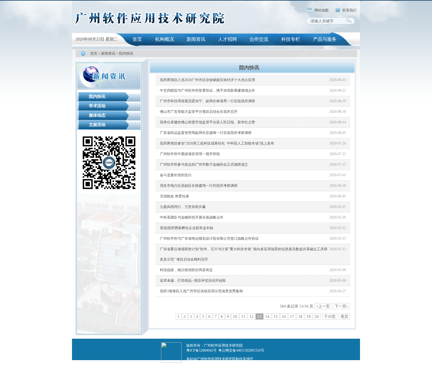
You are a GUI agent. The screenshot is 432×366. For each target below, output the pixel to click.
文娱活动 (97, 124)
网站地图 (321, 10)
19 (309, 316)
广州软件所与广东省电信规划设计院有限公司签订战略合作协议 (209, 238)
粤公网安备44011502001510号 (241, 350)
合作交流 (259, 39)
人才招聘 (227, 39)
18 (300, 316)
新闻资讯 (196, 39)
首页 (137, 39)
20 (317, 316)
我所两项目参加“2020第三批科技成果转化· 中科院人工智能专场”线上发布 (217, 143)
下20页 (330, 316)
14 (267, 316)
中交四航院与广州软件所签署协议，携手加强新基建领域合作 (207, 90)
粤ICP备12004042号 (201, 350)
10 (235, 316)
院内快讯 (126, 53)
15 (276, 316)
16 (284, 316)
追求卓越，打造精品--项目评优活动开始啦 (193, 280)
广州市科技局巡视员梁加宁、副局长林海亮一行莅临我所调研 (207, 101)
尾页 (344, 316)
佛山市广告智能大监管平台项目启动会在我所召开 (198, 112)
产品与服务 (324, 39)
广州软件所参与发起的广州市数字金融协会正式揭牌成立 (204, 164)
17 (292, 316)
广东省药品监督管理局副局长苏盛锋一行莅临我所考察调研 (206, 133)
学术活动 (97, 106)
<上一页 (323, 306)
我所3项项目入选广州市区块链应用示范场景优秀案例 (201, 291)
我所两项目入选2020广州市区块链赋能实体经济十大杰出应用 (207, 80)
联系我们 (349, 10)
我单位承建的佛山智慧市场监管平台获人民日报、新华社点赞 (207, 122)
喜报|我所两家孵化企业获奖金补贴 (186, 228)
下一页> (341, 306)
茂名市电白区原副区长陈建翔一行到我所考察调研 (198, 186)
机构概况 (164, 39)
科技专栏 (290, 39)
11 (243, 316)
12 (252, 316)
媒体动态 (97, 115)
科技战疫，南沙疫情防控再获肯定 (186, 270)
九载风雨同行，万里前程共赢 (183, 207)
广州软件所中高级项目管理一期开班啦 (190, 154)
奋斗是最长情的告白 (176, 175)
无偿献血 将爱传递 (174, 196)
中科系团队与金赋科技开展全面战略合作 (191, 217)
